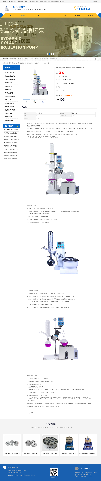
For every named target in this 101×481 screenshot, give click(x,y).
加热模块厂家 (8, 83)
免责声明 (22, 475)
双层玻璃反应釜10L (10, 96)
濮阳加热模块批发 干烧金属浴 (12, 454)
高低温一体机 (8, 99)
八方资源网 (16, 475)
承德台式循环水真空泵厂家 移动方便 (11, 159)
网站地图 (32, 475)
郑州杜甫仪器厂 (11, 473)
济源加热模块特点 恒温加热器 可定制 (69, 454)
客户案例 (77, 15)
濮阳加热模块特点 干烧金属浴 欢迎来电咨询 (90, 454)
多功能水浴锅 (8, 113)
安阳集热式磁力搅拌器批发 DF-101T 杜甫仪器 (11, 133)
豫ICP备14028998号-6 (23, 470)
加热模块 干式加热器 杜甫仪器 (50, 454)
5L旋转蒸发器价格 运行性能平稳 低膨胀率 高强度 (11, 149)
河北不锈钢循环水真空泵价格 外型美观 (11, 146)
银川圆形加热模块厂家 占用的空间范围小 (11, 136)
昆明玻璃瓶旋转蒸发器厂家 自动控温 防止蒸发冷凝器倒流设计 (11, 155)
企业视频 (36, 15)
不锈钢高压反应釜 (9, 103)
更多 (18, 126)
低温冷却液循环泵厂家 (11, 79)
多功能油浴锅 (8, 116)
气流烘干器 (8, 89)
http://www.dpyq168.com (29, 413)
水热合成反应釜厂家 (10, 76)
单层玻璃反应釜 (9, 120)
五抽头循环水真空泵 (10, 110)
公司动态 (63, 15)
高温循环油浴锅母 (9, 106)
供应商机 (23, 15)
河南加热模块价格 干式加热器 (31, 454)
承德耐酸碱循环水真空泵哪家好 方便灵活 (11, 152)
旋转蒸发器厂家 (22, 63)
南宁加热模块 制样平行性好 (11, 142)
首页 (10, 63)
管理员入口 (27, 475)
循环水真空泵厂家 (9, 72)
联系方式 (90, 15)
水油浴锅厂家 (8, 86)
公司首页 (9, 15)
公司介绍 (50, 15)
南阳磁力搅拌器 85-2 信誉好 (11, 129)
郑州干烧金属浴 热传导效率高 (11, 139)
